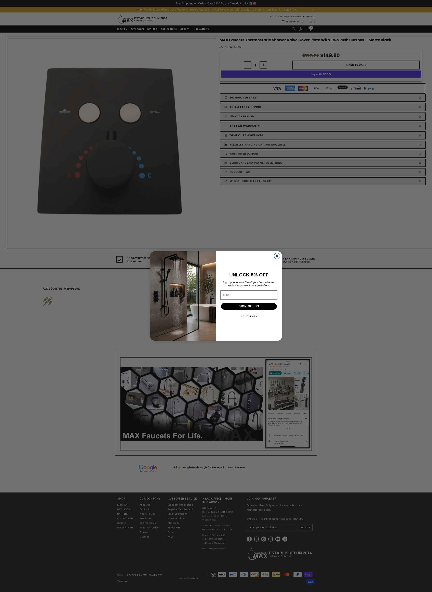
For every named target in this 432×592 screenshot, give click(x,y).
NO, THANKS (249, 316)
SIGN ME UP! (249, 306)
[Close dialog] (277, 256)
